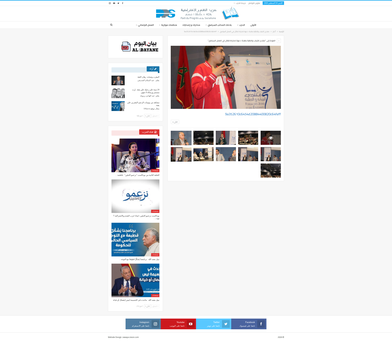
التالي (175, 122)
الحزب (242, 25)
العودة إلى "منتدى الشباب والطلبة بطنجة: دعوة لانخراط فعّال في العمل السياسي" (242, 40)
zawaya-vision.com (130, 337)
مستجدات (155, 170)
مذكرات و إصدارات (191, 25)
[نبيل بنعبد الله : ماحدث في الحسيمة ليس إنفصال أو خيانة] (135, 280)
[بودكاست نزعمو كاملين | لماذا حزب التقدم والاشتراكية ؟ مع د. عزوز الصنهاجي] (135, 196)
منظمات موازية (169, 25)
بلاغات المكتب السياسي (220, 25)
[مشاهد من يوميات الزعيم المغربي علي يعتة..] (118, 106)
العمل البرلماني (146, 25)
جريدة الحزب (241, 3)
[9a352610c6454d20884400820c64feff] (248, 138)
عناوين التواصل (254, 3)
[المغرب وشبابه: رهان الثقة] (118, 80)
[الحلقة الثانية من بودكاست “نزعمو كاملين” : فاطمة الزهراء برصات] (135, 155)
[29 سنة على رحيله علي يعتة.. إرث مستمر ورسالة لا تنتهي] (118, 93)
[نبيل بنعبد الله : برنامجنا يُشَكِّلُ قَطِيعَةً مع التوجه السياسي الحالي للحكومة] (135, 239)
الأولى (253, 25)
